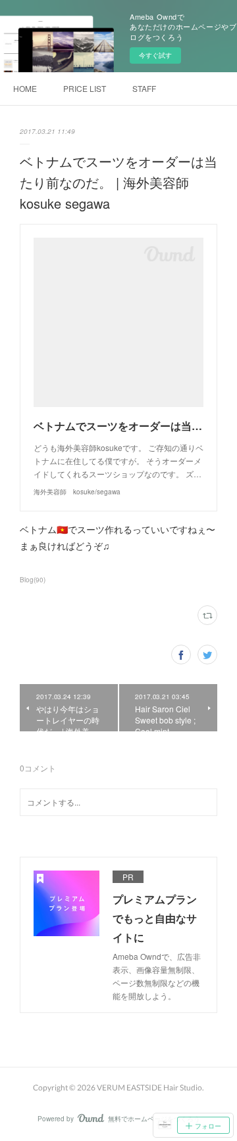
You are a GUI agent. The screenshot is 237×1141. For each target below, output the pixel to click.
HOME (25, 88)
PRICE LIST (84, 88)
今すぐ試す (155, 55)
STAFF (144, 88)
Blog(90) (32, 579)
